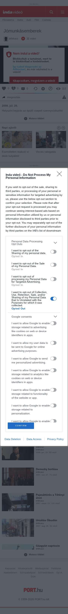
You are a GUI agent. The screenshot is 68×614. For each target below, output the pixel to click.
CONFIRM (21, 426)
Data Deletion (13, 439)
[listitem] (34, 242)
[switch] (53, 252)
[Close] (60, 175)
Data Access (34, 439)
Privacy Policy (55, 439)
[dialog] (34, 307)
